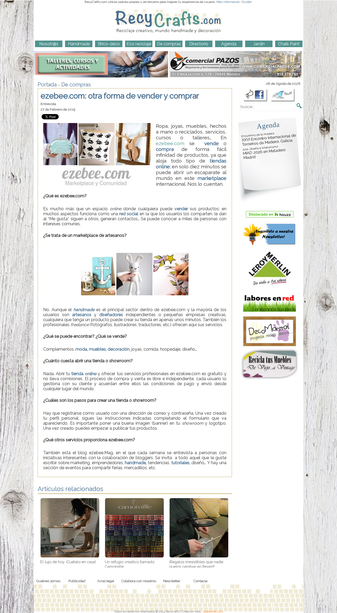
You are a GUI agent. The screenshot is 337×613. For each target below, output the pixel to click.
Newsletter (171, 581)
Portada (47, 84)
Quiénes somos (48, 581)
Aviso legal (105, 581)
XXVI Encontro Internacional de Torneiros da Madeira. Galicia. (268, 139)
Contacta (200, 581)
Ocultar (246, 2)
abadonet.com (213, 611)
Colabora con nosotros (138, 581)
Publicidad (76, 581)
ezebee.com (170, 143)
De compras (76, 84)
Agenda (268, 125)
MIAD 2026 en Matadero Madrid (264, 152)
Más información (228, 2)
